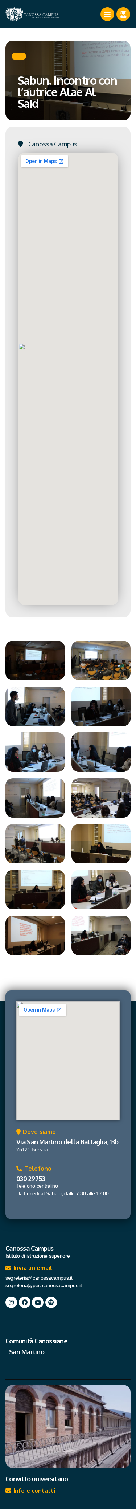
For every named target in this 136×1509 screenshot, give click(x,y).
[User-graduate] (123, 14)
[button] (19, 56)
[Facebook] (24, 1302)
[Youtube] (38, 1302)
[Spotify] (51, 1302)
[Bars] (107, 14)
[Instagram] (11, 1302)
